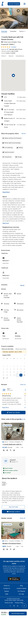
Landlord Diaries (21, 588)
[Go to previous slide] (19, 25)
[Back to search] (2, 10)
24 (7, 375)
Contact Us (6, 588)
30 (3, 378)
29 (24, 375)
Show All (23, 384)
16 (3, 372)
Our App (21, 594)
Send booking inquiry (17, 613)
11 (10, 369)
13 (17, 369)
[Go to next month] (25, 355)
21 (20, 372)
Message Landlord (14, 511)
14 (20, 369)
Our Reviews (21, 591)
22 (24, 372)
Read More (5, 407)
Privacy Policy (19, 602)
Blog (21, 585)
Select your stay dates (7, 349)
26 (14, 375)
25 (10, 375)
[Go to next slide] (25, 25)
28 (21, 375)
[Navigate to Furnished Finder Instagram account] (14, 605)
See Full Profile (13, 507)
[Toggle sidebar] (24, 4)
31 (7, 378)
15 (24, 369)
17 (7, 372)
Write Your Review (14, 412)
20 (17, 372)
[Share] (18, 10)
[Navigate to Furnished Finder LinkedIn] (17, 605)
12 (14, 369)
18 (10, 372)
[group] (12, 445)
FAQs (6, 594)
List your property (13, 4)
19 (14, 372)
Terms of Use (9, 602)
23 (3, 375)
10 (7, 369)
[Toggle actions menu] (24, 606)
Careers (6, 591)
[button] (21, 349)
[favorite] (20, 425)
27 (17, 375)
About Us (6, 585)
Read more (6, 192)
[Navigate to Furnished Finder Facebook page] (10, 605)
